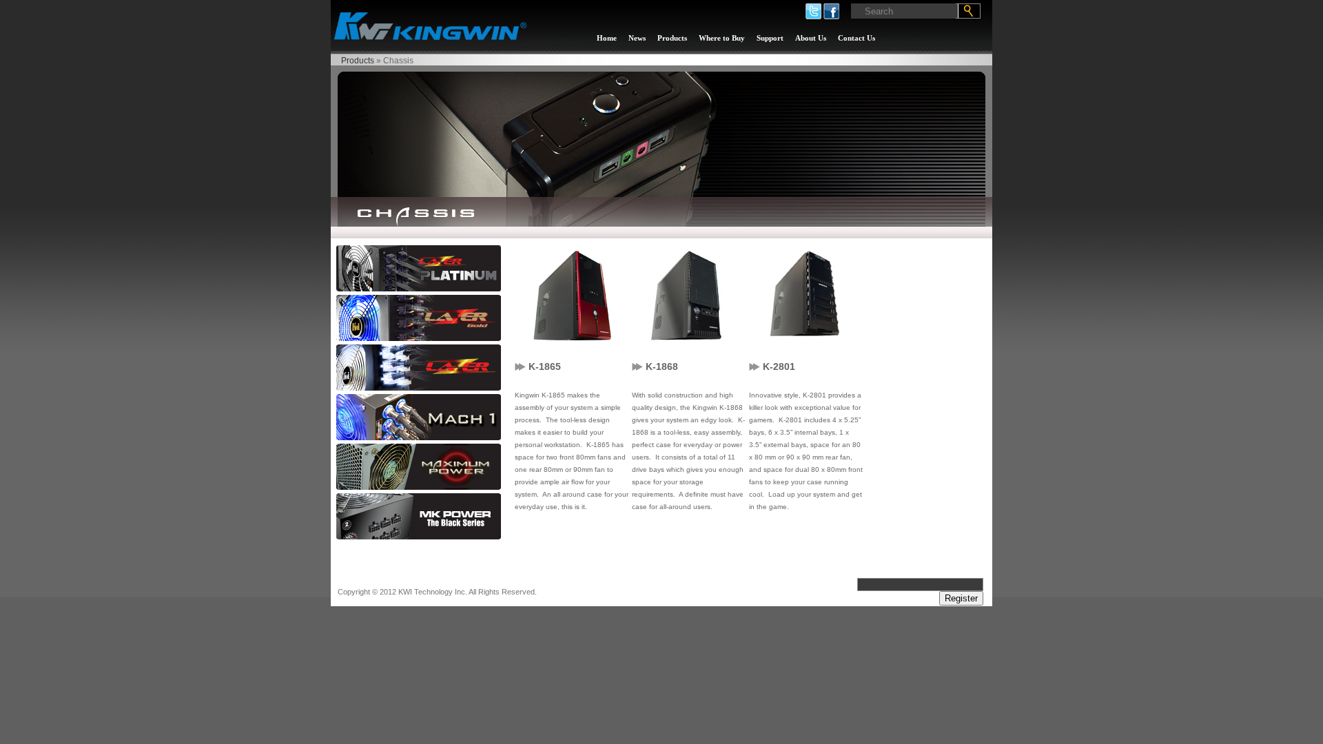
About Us (810, 38)
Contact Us (856, 38)
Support (770, 38)
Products (672, 38)
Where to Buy (722, 38)
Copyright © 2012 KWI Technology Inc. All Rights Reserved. (437, 592)
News (637, 38)
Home (607, 38)
